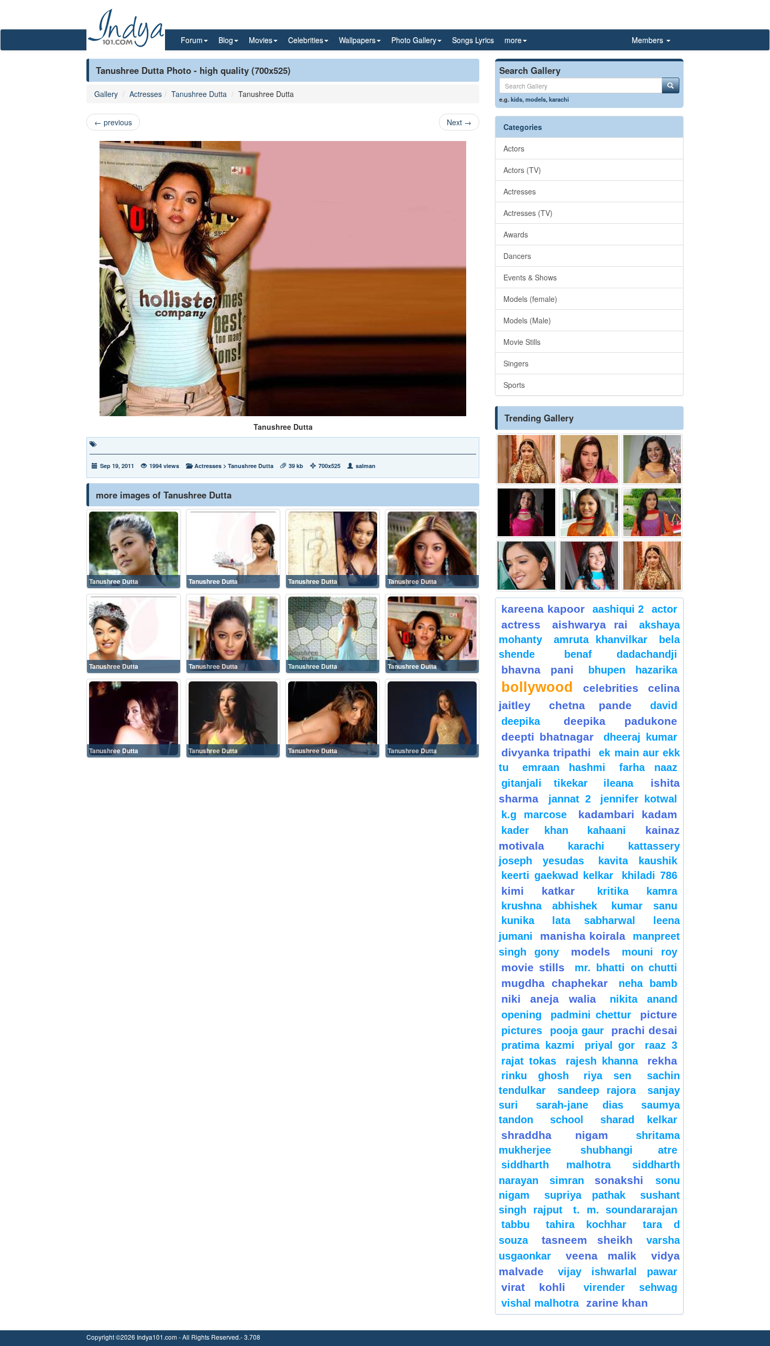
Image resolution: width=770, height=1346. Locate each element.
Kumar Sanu (644, 905)
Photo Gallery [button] (413, 40)
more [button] (513, 40)
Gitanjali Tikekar (544, 783)
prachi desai (644, 1030)
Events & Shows (530, 277)
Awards (515, 234)
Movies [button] (260, 40)
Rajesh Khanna (602, 1061)
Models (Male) (527, 320)
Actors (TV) (522, 170)
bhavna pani (537, 670)
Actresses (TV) (528, 213)
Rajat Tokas (528, 1061)
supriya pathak (584, 1195)
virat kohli (533, 1287)
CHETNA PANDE (590, 705)
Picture (658, 1014)
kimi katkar (538, 891)
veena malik (601, 1256)
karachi (559, 99)
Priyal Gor (610, 1045)
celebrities (611, 688)
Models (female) (530, 299)
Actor (664, 609)
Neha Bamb (648, 983)
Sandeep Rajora (596, 1090)
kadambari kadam (627, 814)
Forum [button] (192, 40)
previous (113, 122)
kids (516, 99)
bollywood (537, 687)
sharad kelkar (638, 1119)
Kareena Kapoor (543, 609)
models (535, 99)
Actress (521, 624)
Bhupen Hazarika (632, 670)
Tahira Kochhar (586, 1224)
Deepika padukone (621, 721)
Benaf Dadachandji (621, 654)
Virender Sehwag (630, 1287)
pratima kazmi (538, 1045)
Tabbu (515, 1224)
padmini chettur (591, 1015)
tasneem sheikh (587, 1240)
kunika (517, 920)
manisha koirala (582, 936)
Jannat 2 (569, 799)
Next (459, 122)
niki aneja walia (548, 999)
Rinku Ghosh (535, 1075)
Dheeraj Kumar (640, 737)
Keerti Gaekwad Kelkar (557, 875)
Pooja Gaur (577, 1030)
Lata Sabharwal (593, 920)
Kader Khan (534, 830)
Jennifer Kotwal (638, 799)
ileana (624, 783)
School (567, 1119)
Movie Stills (522, 341)
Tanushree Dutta (199, 94)
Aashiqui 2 (618, 609)
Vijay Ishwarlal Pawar (617, 1271)
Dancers (517, 256)
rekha (662, 1061)
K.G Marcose (534, 814)
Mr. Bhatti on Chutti (626, 967)
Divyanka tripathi (546, 752)
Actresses (145, 94)
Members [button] (648, 40)
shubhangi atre (628, 1150)
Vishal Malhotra (540, 1303)
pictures (521, 1030)
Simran (566, 1180)
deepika (520, 721)
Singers (516, 363)
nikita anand (643, 999)
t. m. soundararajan (625, 1209)
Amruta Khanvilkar (601, 639)
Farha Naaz (648, 767)
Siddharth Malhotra (556, 1164)
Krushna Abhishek (549, 905)
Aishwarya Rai (589, 624)
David (663, 705)
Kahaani (606, 830)
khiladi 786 (649, 875)
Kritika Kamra (637, 891)
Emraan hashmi (564, 767)
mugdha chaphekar (554, 983)
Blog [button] (225, 40)
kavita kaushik (637, 860)
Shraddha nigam (554, 1135)
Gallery (106, 94)
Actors (513, 148)
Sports (514, 384)
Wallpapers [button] (357, 40)
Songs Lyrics (473, 40)
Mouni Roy (649, 952)
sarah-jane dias (579, 1105)
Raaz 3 (661, 1045)
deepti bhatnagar (547, 737)
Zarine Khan (617, 1303)
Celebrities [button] (305, 40)
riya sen (613, 1075)
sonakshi (622, 1180)
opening (521, 1015)
